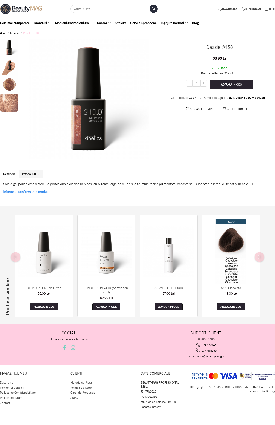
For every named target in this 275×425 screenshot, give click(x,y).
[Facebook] (64, 347)
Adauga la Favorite (202, 108)
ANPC (74, 397)
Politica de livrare (11, 397)
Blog (195, 23)
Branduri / (16, 33)
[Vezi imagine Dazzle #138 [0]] (9, 48)
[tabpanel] (89, 99)
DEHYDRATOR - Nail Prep (44, 288)
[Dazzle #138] (89, 99)
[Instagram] (73, 347)
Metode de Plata (81, 382)
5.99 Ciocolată (231, 288)
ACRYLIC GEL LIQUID (168, 288)
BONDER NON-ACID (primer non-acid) (106, 290)
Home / (4, 33)
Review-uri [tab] (31, 173)
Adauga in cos (231, 84)
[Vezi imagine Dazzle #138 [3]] (9, 103)
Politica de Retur (81, 387)
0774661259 (209, 350)
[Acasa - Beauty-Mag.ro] (21, 9)
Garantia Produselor (83, 392)
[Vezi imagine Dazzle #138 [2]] (9, 84)
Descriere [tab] (9, 173)
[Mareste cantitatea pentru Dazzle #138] (203, 83)
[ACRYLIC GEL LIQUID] (168, 251)
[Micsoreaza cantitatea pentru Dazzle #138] (189, 83)
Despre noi (7, 382)
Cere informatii (236, 108)
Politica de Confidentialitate (18, 392)
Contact (5, 402)
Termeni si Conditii (12, 387)
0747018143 (208, 345)
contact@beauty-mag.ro (208, 356)
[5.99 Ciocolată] (231, 251)
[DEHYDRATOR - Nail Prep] (44, 251)
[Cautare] (154, 9)
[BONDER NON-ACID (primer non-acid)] (106, 251)
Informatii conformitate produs (25, 191)
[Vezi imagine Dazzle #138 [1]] (9, 66)
